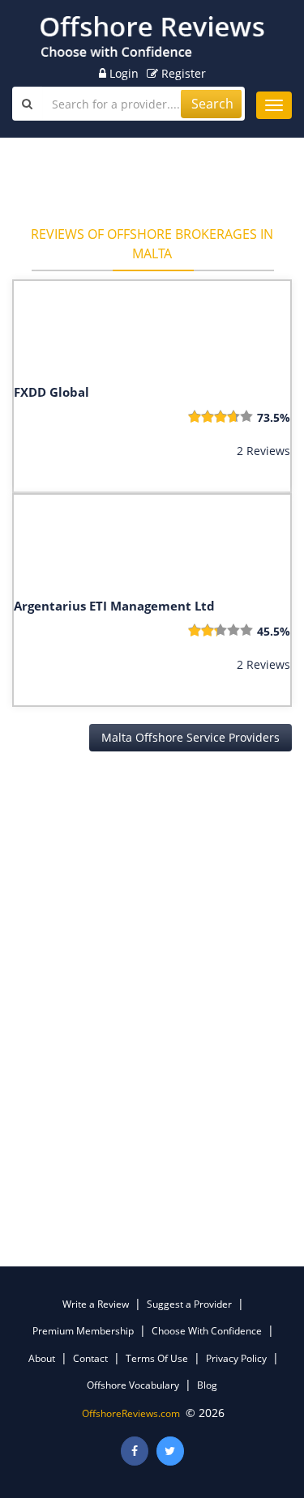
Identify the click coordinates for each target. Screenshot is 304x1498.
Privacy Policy (236, 1358)
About (41, 1358)
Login (122, 73)
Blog (207, 1385)
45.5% (273, 631)
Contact (90, 1358)
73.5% (273, 417)
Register (182, 73)
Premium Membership (83, 1331)
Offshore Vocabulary (133, 1385)
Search (212, 104)
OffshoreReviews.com (131, 1413)
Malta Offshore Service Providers (190, 737)
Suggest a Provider (189, 1304)
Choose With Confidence (207, 1331)
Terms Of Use (157, 1358)
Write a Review (95, 1304)
